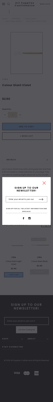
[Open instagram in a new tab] (29, 218)
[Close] (44, 183)
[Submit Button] (41, 199)
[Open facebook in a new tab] (23, 218)
